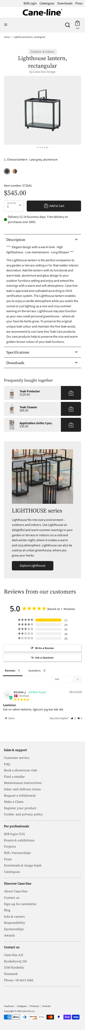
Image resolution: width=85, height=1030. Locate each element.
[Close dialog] (80, 477)
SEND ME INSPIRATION (62, 540)
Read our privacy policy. (63, 550)
